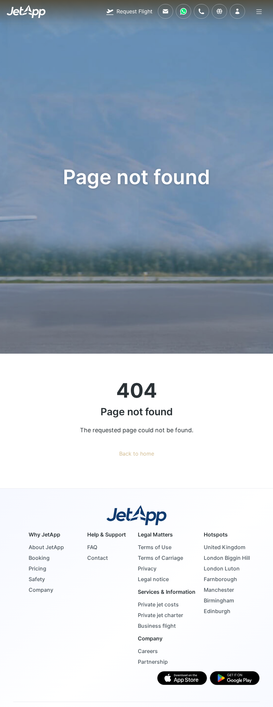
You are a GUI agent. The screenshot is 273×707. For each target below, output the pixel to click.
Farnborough (220, 579)
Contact (97, 557)
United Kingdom (224, 547)
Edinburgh (217, 611)
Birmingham (219, 600)
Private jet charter (160, 615)
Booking (39, 557)
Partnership (153, 661)
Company (41, 589)
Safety (37, 579)
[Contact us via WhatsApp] (183, 11)
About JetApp (46, 547)
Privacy (147, 568)
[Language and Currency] (219, 11)
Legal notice (153, 579)
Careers (148, 651)
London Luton (222, 568)
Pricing (37, 568)
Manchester (219, 589)
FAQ (92, 547)
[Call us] (201, 11)
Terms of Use (154, 547)
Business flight (157, 625)
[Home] (26, 11)
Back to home (136, 453)
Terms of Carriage (160, 557)
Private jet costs (158, 604)
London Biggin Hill (227, 557)
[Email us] (165, 11)
